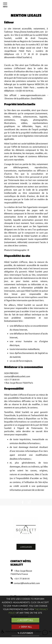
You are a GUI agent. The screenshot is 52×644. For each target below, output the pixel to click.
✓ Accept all (25, 620)
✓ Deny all (25, 627)
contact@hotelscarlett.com (27, 583)
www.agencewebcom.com (33, 95)
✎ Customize (25, 633)
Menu (5, 7)
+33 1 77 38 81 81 (22, 578)
